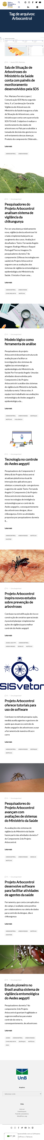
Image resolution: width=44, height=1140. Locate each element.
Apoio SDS (14, 62)
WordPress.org (22, 1116)
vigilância (18, 419)
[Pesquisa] (19, 2)
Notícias (22, 62)
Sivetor (8, 539)
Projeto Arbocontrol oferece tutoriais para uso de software (20, 705)
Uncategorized (16, 199)
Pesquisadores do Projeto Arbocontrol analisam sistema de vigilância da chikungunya (19, 212)
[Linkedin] (28, 7)
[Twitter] (36, 2)
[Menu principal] (19, 7)
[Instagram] (29, 2)
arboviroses (23, 153)
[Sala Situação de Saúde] (9, 4)
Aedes (8, 1038)
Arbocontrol (11, 153)
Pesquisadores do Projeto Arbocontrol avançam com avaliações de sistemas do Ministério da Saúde (21, 812)
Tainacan (29, 1137)
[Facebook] (32, 2)
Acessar (22, 1109)
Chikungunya (11, 293)
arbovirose (22, 289)
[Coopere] (25, 2)
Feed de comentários (22, 1114)
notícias (22, 293)
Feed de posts (22, 1111)
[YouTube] (40, 2)
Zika (7, 1045)
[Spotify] (37, 7)
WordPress (20, 1137)
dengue (20, 646)
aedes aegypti (11, 642)
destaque (33, 415)
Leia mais (8, 146)
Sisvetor (9, 934)
